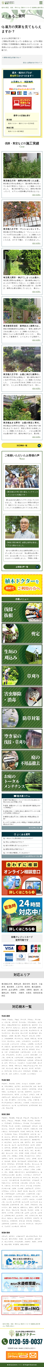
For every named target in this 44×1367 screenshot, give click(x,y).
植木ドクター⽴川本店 (26, 123)
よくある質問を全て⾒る (31, 856)
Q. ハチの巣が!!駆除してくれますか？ (16, 853)
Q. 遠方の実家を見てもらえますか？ (16, 845)
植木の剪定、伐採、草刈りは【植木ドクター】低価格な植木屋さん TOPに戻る (21, 1325)
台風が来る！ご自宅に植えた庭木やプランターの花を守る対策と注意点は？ (21, 812)
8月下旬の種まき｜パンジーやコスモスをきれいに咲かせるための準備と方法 (21, 801)
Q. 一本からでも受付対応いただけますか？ (18, 838)
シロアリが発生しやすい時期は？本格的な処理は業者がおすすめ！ (21, 823)
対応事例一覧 (22, 445)
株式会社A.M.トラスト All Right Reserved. (23, 1365)
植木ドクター (13, 123)
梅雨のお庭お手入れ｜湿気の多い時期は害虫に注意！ (21, 818)
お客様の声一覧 (22, 567)
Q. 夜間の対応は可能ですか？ (13, 849)
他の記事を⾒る (34, 828)
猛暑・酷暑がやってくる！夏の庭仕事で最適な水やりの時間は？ (21, 807)
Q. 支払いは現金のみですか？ (13, 842)
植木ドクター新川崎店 (16, 131)
